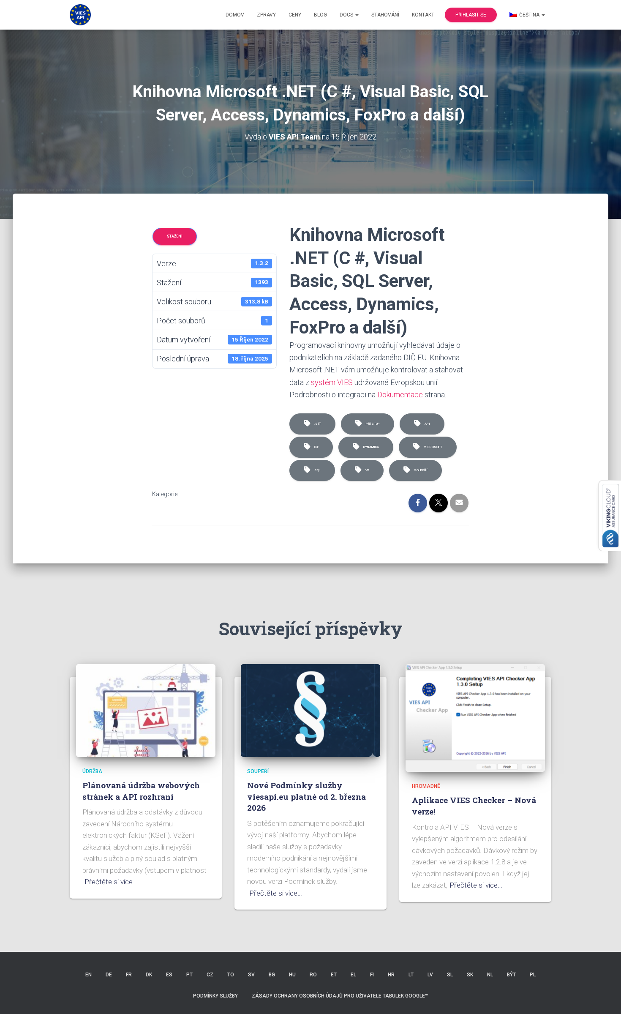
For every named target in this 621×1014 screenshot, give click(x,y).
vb (366, 470)
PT (189, 975)
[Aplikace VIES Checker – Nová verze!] (475, 717)
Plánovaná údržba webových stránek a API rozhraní (141, 791)
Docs (347, 15)
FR (129, 975)
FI (372, 975)
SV (251, 975)
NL (490, 975)
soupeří (420, 470)
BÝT (511, 975)
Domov (235, 15)
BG (272, 975)
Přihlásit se (470, 15)
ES (169, 975)
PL (533, 975)
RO (313, 975)
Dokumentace (400, 394)
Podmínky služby (215, 996)
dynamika (370, 447)
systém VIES (332, 382)
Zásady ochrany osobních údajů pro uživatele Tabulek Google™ (340, 996)
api (426, 424)
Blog (320, 15)
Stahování (385, 15)
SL (450, 975)
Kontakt (423, 15)
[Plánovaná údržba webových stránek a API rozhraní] (145, 709)
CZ (210, 975)
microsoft (432, 447)
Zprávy (266, 15)
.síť (317, 424)
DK (149, 975)
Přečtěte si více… (110, 881)
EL (353, 975)
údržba (92, 771)
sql (317, 470)
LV (430, 975)
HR (391, 975)
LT (411, 975)
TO (230, 975)
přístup (372, 424)
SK (470, 975)
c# (316, 447)
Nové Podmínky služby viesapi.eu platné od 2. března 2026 (306, 796)
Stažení (174, 236)
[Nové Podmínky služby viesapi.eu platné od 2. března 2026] (310, 709)
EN (88, 975)
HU (292, 975)
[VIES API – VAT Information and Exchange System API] (80, 14)
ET (334, 975)
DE (109, 975)
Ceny (295, 15)
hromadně (426, 786)
